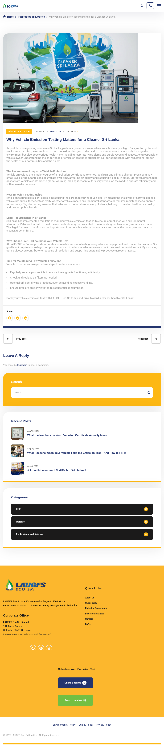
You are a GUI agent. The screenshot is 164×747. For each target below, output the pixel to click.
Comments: (72, 131)
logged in (22, 365)
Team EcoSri (55, 131)
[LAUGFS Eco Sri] (10, 6)
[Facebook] (33, 648)
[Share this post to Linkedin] (25, 318)
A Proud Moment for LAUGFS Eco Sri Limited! (56, 470)
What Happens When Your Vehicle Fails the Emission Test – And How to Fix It (76, 452)
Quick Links (93, 588)
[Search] (149, 392)
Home (10, 16)
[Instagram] (49, 648)
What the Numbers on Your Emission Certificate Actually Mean (67, 435)
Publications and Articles (31, 16)
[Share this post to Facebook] (9, 318)
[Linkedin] (41, 648)
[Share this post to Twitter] (17, 318)
